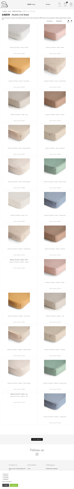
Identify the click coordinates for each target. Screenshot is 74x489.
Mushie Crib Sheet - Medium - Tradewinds (55, 417)
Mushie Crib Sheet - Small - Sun (19, 215)
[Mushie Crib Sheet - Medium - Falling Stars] (19, 236)
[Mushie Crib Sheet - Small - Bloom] (19, 34)
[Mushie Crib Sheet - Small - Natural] (55, 101)
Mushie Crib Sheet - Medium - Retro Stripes (19, 383)
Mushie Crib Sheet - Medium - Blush (54, 282)
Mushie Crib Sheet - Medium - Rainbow (55, 349)
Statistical (6, 479)
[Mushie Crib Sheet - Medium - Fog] (55, 303)
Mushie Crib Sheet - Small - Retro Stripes (19, 182)
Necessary (6, 474)
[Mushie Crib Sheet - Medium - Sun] (19, 393)
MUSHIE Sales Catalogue (52, 468)
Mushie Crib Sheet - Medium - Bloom (19, 262)
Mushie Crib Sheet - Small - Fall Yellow (19, 81)
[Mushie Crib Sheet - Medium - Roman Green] (55, 370)
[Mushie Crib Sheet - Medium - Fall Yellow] (19, 303)
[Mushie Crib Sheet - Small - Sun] (19, 202)
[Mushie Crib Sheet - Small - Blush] (55, 34)
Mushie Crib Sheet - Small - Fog (19, 114)
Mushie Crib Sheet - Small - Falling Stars (55, 81)
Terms (28, 468)
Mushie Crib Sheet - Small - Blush (55, 47)
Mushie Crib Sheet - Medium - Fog (55, 316)
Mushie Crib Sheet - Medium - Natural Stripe (19, 349)
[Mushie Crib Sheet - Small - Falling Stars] (55, 68)
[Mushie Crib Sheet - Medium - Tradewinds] (55, 403)
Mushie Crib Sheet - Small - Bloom (19, 47)
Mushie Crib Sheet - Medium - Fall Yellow (19, 316)
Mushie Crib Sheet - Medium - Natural (55, 249)
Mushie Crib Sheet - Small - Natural (55, 114)
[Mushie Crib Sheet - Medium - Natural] (55, 236)
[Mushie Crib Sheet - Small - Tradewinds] (55, 202)
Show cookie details (7, 481)
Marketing (6, 476)
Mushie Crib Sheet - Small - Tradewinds (55, 215)
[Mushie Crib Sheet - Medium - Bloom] (19, 259)
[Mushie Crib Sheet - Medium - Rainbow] (55, 336)
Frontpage (4, 11)
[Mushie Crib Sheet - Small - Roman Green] (55, 168)
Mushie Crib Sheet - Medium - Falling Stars (19, 249)
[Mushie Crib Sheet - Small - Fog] (19, 101)
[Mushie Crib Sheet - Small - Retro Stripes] (19, 168)
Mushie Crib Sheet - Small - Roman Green (55, 182)
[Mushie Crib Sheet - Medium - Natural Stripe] (19, 336)
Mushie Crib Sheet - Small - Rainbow (55, 148)
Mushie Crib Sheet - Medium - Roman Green (55, 383)
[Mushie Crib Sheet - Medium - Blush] (55, 269)
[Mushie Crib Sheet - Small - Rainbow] (55, 135)
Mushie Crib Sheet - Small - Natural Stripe (19, 148)
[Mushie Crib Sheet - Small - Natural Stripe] (19, 135)
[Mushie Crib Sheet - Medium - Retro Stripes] (19, 370)
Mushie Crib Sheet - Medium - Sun (19, 396)
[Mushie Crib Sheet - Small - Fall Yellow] (19, 68)
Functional (6, 477)
